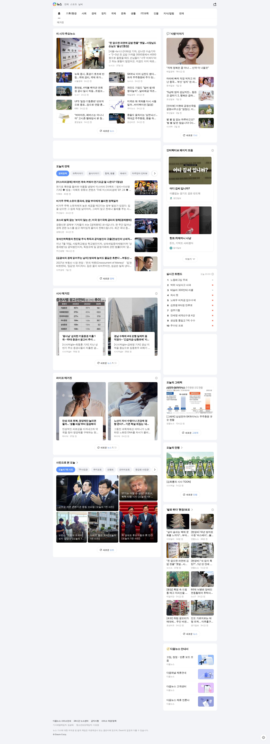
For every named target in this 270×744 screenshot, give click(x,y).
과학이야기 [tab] (78, 173)
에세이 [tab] (123, 173)
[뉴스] (59, 4)
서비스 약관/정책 (108, 721)
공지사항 (95, 721)
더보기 (188, 259)
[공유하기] (214, 4)
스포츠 (73, 4)
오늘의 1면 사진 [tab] (65, 469)
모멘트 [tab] (110, 469)
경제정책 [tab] (62, 173)
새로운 (108, 131)
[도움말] (156, 293)
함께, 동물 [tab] (109, 173)
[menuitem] (59, 13)
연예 (66, 4)
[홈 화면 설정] (263, 737)
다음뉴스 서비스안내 (62, 721)
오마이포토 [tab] (124, 469)
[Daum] (55, 4)
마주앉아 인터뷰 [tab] (139, 173)
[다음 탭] (155, 173)
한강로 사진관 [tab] (142, 469)
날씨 (80, 4)
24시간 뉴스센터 (81, 721)
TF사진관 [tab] (83, 469)
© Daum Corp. (60, 734)
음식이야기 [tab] (94, 173)
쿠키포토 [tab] (97, 469)
